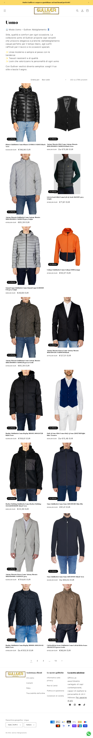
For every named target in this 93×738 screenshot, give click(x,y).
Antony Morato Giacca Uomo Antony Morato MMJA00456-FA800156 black (63, 351)
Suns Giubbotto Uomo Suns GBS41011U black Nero (65, 577)
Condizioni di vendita (55, 696)
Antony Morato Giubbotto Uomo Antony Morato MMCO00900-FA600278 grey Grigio (23, 218)
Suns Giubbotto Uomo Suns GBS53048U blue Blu (65, 504)
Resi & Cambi (52, 686)
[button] (4, 10)
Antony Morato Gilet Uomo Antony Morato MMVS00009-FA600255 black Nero (62, 145)
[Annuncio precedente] (4, 2)
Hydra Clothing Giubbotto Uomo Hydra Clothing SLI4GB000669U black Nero (23, 505)
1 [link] (31, 661)
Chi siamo (30, 678)
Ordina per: (35, 80)
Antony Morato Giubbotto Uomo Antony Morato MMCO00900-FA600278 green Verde (23, 361)
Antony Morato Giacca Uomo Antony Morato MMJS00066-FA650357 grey (21, 575)
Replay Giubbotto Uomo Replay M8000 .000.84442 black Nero (24, 646)
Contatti (29, 683)
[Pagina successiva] (61, 660)
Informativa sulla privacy (53, 679)
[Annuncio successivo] (88, 2)
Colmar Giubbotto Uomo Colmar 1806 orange (63, 270)
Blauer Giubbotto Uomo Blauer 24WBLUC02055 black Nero (25, 145)
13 (56, 661)
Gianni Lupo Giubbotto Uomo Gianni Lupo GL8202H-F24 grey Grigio (25, 289)
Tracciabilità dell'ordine (35, 693)
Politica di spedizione (55, 691)
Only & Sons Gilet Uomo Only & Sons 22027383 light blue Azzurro (66, 434)
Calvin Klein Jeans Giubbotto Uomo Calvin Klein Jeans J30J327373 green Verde (67, 646)
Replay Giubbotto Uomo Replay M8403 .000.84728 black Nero (24, 434)
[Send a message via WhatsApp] (89, 734)
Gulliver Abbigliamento (19, 733)
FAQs (28, 688)
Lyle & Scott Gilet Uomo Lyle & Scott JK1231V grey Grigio (65, 198)
